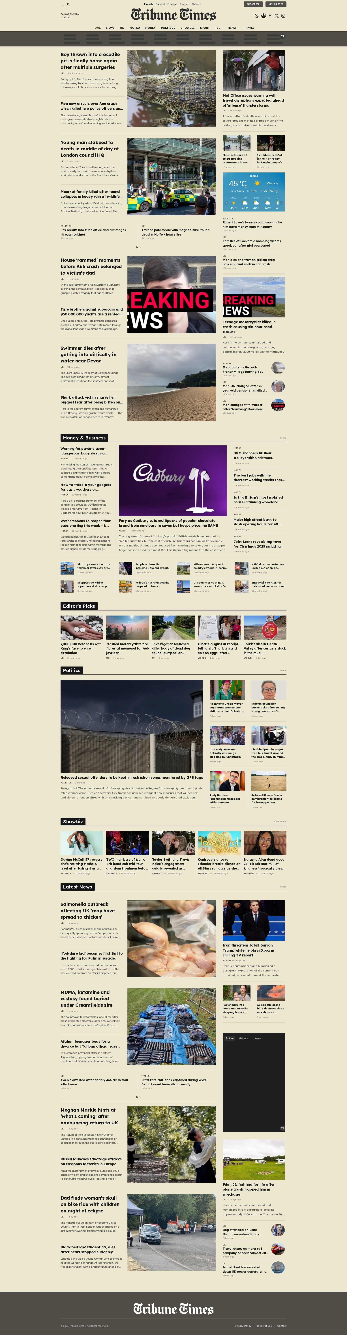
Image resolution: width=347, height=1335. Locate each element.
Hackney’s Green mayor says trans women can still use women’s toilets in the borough (226, 707)
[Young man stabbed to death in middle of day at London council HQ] (171, 176)
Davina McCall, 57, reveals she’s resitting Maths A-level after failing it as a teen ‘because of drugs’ (81, 864)
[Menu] (62, 4)
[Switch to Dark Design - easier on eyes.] (257, 16)
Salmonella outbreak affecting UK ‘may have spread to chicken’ (88, 910)
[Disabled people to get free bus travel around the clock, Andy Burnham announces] (268, 735)
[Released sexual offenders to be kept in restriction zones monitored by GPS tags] (132, 726)
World (134, 27)
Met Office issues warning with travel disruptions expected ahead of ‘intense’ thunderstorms (253, 100)
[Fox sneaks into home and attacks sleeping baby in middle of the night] (236, 993)
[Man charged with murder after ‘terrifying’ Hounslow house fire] (278, 405)
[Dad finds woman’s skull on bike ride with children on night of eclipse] (171, 1232)
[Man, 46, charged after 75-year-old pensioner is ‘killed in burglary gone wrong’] (278, 386)
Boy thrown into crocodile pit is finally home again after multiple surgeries (90, 60)
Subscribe (253, 4)
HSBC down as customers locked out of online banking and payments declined (268, 566)
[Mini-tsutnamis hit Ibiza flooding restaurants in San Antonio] (236, 143)
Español (160, 4)
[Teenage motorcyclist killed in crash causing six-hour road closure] (254, 297)
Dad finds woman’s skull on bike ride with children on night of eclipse (90, 1204)
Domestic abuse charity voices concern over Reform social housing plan (175, 232)
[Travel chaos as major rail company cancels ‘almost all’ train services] (278, 1249)
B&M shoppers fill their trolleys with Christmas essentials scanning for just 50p (256, 455)
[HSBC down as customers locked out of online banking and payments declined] (242, 568)
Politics (168, 27)
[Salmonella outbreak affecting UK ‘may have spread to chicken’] (171, 938)
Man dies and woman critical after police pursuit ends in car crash (249, 262)
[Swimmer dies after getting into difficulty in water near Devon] (171, 382)
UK (122, 27)
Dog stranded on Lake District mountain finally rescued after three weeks (243, 1232)
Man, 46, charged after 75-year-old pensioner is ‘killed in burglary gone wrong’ (244, 388)
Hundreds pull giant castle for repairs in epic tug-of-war (94, 232)
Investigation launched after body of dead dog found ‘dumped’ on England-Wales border (171, 648)
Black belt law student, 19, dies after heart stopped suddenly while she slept (88, 1249)
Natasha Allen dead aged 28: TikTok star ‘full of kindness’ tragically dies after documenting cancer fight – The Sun (264, 864)
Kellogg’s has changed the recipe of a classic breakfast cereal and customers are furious (152, 584)
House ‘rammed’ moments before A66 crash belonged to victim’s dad (91, 266)
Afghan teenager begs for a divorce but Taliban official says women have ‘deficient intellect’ (89, 1044)
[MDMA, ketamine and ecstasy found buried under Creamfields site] (171, 1026)
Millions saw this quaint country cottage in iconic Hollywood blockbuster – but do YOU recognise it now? (209, 566)
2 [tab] (139, 247)
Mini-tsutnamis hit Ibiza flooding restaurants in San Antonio (235, 158)
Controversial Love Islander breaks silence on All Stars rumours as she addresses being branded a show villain (219, 864)
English (148, 4)
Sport (205, 27)
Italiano (196, 4)
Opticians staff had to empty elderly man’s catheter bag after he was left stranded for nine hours (97, 1082)
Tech (218, 27)
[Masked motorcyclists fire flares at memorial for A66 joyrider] (127, 628)
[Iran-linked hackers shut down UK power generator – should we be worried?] (278, 1267)
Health (233, 27)
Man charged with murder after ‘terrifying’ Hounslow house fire (243, 407)
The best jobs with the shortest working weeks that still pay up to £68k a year (258, 477)
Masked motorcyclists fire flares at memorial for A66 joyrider (127, 648)
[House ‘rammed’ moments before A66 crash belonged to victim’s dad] (171, 294)
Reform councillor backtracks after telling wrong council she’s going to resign (268, 707)
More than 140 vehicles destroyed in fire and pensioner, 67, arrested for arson (175, 1082)
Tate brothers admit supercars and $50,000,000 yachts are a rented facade (92, 312)
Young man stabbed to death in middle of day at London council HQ (90, 148)
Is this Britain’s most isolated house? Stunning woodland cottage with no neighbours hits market (258, 499)
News (110, 27)
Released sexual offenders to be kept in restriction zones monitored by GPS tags (132, 777)
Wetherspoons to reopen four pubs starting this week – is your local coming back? (85, 523)
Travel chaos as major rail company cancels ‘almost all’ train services (245, 1251)
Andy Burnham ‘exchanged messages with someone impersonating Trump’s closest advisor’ (225, 798)
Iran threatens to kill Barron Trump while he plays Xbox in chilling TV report (248, 950)
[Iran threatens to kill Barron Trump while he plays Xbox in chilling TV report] (254, 920)
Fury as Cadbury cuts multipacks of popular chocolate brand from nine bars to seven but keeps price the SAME (168, 523)
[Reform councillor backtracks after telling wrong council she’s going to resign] (268, 690)
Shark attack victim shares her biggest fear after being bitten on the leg (90, 400)
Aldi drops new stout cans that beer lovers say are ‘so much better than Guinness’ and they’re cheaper (93, 566)
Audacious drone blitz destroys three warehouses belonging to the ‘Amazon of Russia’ (270, 1008)
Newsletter (276, 4)
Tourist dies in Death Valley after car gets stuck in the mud (265, 648)
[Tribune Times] (173, 16)
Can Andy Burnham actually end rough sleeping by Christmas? (225, 753)
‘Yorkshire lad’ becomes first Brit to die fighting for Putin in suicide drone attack (92, 956)
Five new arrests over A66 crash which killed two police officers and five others (92, 106)
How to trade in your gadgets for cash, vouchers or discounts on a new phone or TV (86, 487)
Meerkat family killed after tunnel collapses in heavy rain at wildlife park (90, 194)
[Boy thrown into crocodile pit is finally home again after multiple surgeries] (171, 88)
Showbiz (188, 27)
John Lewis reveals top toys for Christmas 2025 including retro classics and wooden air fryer (258, 544)
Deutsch (184, 4)
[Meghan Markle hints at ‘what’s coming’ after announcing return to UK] (171, 1144)
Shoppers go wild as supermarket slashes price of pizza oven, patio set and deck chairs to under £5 (94, 584)
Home (97, 27)
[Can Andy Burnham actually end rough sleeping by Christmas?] (227, 735)
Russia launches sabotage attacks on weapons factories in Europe (91, 1161)
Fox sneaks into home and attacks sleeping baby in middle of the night (236, 1008)
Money (150, 27)
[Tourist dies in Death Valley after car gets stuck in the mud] (265, 628)
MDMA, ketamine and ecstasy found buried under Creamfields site (86, 998)
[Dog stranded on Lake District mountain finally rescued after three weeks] (278, 1230)
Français (172, 4)
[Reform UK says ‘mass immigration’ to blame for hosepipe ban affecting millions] (268, 781)
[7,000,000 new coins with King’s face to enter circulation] (82, 628)
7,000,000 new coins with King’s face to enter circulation (81, 648)
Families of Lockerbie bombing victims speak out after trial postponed (252, 243)
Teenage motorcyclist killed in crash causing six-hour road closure (249, 327)
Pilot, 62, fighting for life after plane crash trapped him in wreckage (249, 1189)
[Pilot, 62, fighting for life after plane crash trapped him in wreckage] (254, 1159)
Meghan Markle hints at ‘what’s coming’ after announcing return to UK (89, 1116)
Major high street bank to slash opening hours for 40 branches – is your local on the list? (259, 522)
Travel (249, 27)
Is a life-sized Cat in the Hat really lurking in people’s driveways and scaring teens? (269, 158)
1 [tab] (136, 247)
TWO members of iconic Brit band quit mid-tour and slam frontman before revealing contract (127, 864)
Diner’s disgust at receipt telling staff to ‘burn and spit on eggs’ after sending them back (218, 648)
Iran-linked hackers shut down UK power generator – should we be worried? (244, 1269)
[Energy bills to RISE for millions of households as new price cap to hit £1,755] (242, 586)
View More (280, 821)
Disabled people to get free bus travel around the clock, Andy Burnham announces (268, 753)
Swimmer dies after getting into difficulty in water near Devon (88, 354)
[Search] (68, 4)
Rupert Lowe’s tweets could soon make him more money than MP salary (252, 224)
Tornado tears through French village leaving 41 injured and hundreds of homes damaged (242, 369)
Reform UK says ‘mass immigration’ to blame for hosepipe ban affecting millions (266, 798)
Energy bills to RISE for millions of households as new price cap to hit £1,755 (268, 584)
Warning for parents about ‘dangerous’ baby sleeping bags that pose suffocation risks (84, 451)
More (283, 437)
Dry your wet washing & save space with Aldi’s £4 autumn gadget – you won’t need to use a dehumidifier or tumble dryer (209, 584)
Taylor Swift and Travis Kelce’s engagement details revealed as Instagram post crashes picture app (171, 864)
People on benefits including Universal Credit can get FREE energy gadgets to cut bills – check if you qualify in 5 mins (152, 566)
